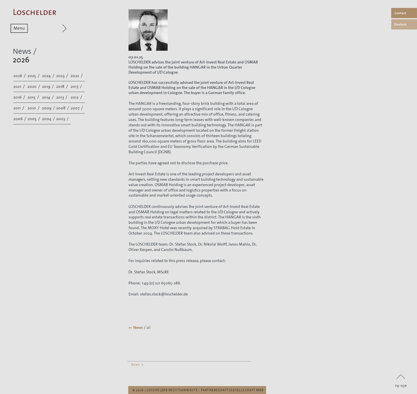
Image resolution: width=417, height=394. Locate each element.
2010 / (34, 107)
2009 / (49, 107)
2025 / (34, 75)
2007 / (77, 107)
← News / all (140, 327)
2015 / (34, 97)
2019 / (48, 86)
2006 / (20, 118)
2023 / (62, 75)
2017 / (77, 86)
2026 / (19, 75)
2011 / (19, 107)
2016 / (19, 97)
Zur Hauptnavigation (53, 28)
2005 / (34, 118)
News (135, 364)
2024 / (48, 75)
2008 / (63, 107)
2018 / (62, 86)
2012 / (77, 97)
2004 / (49, 118)
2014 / (48, 97)
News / (25, 51)
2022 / (77, 75)
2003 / (62, 118)
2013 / (62, 97)
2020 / (34, 86)
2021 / (19, 86)
